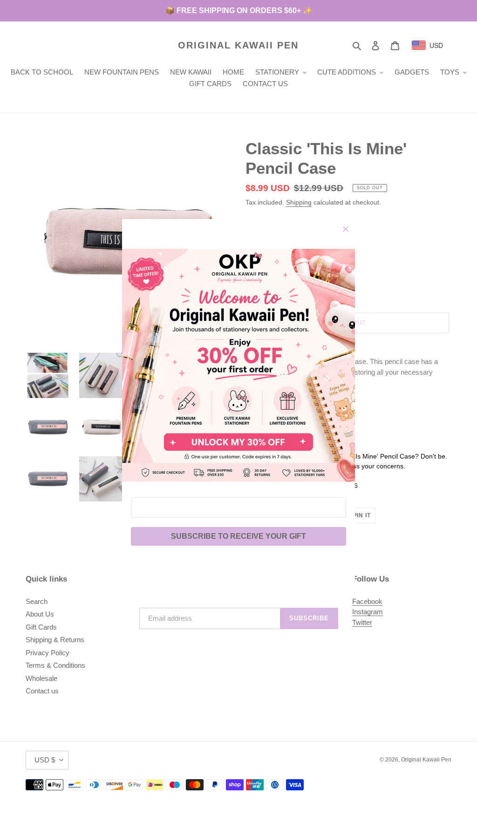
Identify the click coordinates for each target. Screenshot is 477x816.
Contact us (42, 691)
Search (37, 601)
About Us (40, 614)
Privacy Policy (47, 653)
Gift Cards (41, 627)
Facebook (367, 601)
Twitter (362, 622)
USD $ (44, 760)
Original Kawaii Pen (238, 45)
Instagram (367, 612)
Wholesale (41, 678)
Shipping (299, 202)
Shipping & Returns (55, 640)
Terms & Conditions (55, 665)
